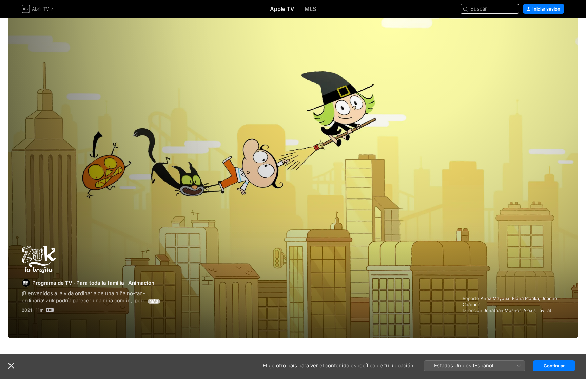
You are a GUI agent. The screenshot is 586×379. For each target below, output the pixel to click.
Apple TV (282, 8)
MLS (310, 8)
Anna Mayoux (495, 298)
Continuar (554, 365)
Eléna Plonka (525, 298)
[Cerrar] (11, 366)
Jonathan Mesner (502, 310)
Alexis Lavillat (537, 310)
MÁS (154, 301)
